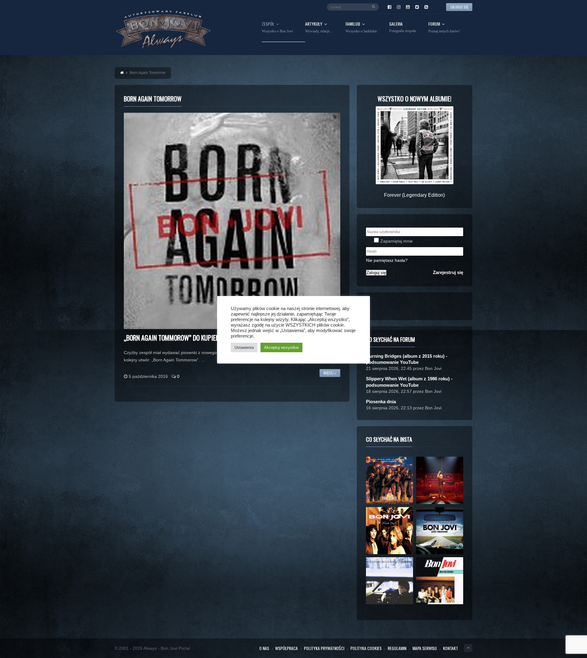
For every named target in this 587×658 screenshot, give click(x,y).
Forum (444, 27)
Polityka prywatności (324, 648)
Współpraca (286, 648)
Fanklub (361, 27)
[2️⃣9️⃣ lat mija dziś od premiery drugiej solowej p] (389, 580)
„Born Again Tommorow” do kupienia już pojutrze (192, 337)
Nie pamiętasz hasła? (387, 260)
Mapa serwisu (424, 648)
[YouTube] (408, 7)
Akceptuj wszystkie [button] (281, 347)
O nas (264, 648)
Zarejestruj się (448, 272)
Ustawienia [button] (244, 347)
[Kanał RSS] (426, 7)
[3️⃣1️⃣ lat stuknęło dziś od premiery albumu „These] (389, 530)
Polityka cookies (366, 648)
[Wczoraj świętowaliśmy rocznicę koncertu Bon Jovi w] (439, 530)
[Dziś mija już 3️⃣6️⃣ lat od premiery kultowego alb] (389, 480)
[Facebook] (389, 7)
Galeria (402, 27)
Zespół (277, 27)
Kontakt (450, 648)
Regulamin (397, 648)
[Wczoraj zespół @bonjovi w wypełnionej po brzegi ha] (439, 480)
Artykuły (319, 27)
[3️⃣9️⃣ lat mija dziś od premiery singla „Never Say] (439, 580)
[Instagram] (399, 7)
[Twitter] (417, 7)
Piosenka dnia (381, 401)
